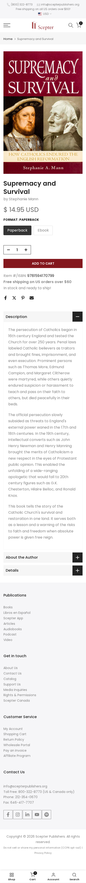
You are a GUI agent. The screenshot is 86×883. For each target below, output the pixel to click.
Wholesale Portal (16, 745)
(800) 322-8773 (22, 4)
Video (7, 640)
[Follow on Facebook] (8, 814)
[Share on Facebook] (5, 298)
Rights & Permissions (19, 695)
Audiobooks (12, 629)
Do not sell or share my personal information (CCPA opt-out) (42, 847)
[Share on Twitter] (14, 298)
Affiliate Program (17, 755)
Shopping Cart (14, 734)
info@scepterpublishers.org (60, 4)
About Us (10, 668)
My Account (13, 729)
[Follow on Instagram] (17, 814)
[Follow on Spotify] (46, 814)
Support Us (12, 684)
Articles (9, 623)
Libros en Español (17, 612)
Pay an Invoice (15, 750)
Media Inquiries (15, 690)
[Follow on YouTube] (37, 814)
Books (8, 607)
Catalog (9, 679)
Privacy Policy (43, 853)
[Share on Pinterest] (23, 298)
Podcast (10, 634)
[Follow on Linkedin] (27, 814)
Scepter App (13, 618)
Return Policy (13, 739)
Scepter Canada (16, 700)
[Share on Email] (32, 298)
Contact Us (12, 673)
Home (8, 38)
